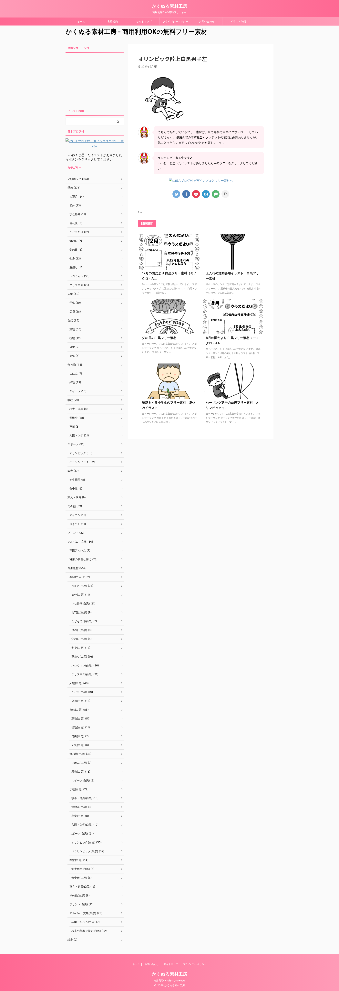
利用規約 (113, 21)
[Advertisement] (95, 79)
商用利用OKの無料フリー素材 (169, 980)
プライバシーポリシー (175, 21)
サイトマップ (144, 21)
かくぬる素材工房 (169, 6)
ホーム (81, 21)
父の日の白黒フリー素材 (159, 338)
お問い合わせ (206, 21)
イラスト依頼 (238, 21)
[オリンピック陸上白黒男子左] (206, 194)
